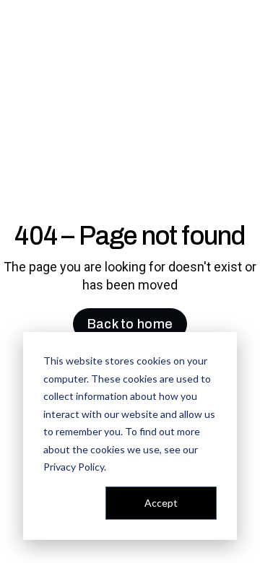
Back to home (130, 324)
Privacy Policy (73, 467)
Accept (161, 503)
